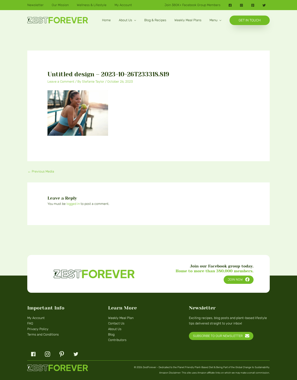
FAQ (30, 323)
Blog (111, 334)
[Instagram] (241, 5)
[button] (134, 20)
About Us (114, 329)
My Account (36, 318)
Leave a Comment (60, 81)
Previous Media (41, 171)
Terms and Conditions (43, 334)
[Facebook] (230, 5)
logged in (73, 204)
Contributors (117, 340)
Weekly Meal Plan (121, 318)
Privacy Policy (37, 329)
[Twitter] (264, 5)
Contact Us (116, 323)
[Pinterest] (252, 5)
